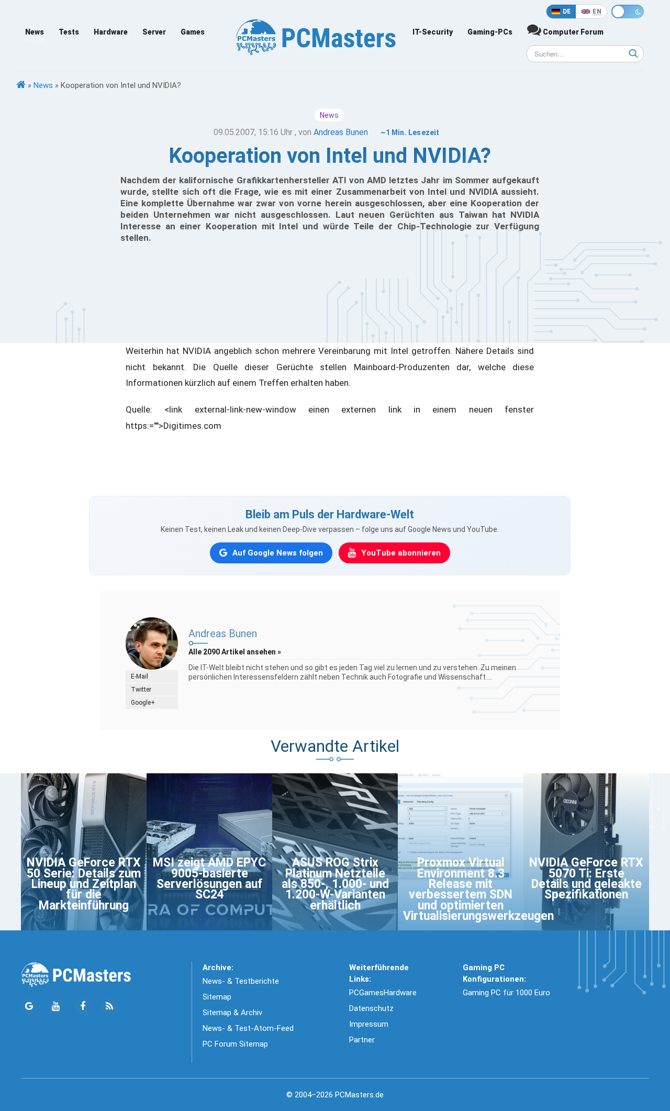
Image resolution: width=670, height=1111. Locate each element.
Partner (362, 1040)
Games (193, 32)
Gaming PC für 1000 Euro (506, 992)
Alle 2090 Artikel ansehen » (234, 652)
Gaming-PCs (489, 32)
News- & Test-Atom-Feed (248, 1028)
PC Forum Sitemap (235, 1044)
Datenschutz (371, 1008)
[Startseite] (21, 85)
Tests (69, 32)
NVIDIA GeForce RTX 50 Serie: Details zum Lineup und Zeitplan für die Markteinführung (84, 884)
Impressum (368, 1024)
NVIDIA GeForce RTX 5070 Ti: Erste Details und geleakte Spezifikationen (586, 879)
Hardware (111, 32)
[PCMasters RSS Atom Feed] (109, 1006)
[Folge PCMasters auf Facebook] (82, 1006)
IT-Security (432, 32)
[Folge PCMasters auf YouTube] (56, 1006)
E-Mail (139, 676)
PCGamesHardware (383, 992)
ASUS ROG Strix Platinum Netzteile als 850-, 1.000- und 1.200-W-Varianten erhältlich (335, 884)
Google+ (143, 702)
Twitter (141, 689)
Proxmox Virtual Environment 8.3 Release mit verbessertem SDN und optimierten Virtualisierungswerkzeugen (478, 889)
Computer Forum (572, 32)
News (34, 32)
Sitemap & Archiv (232, 1012)
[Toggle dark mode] (627, 11)
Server (154, 32)
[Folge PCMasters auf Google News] (29, 1006)
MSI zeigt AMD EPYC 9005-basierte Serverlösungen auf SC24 (209, 879)
